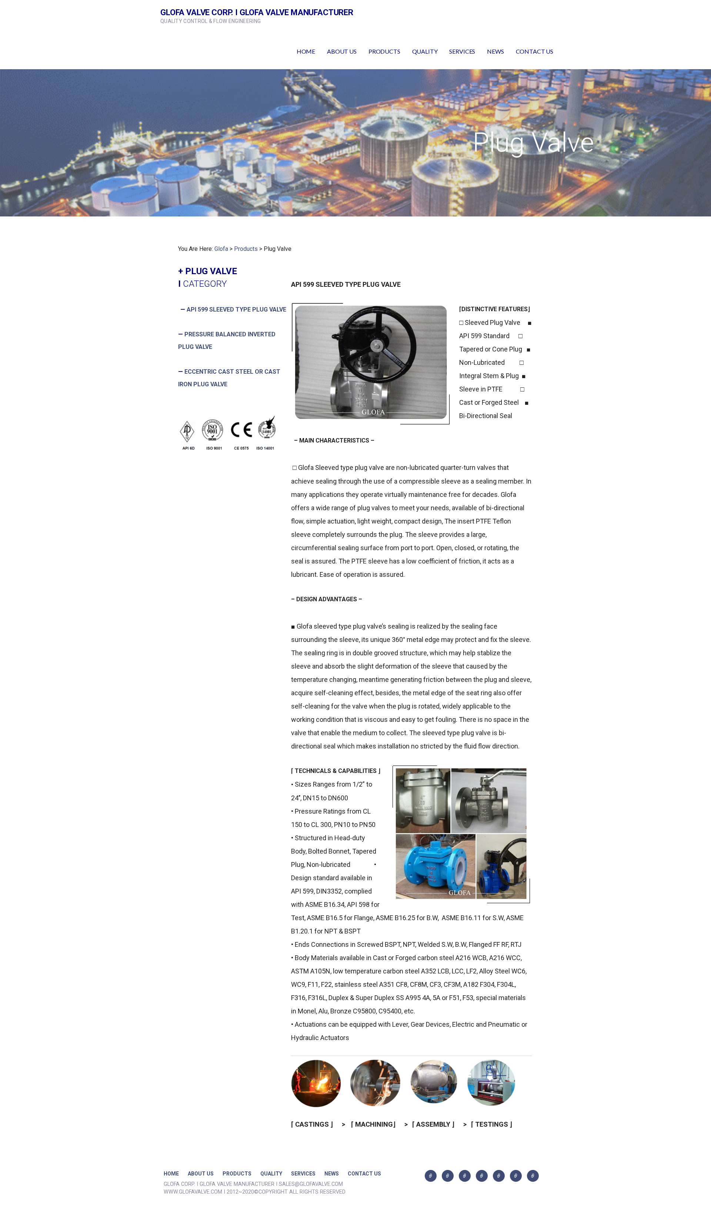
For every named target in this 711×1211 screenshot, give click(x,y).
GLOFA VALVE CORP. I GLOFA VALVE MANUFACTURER (256, 12)
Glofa (221, 248)
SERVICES (462, 51)
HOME (306, 51)
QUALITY (425, 51)
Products (246, 248)
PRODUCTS (384, 51)
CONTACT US (534, 51)
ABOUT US (342, 51)
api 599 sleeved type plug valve (236, 309)
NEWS (495, 51)
